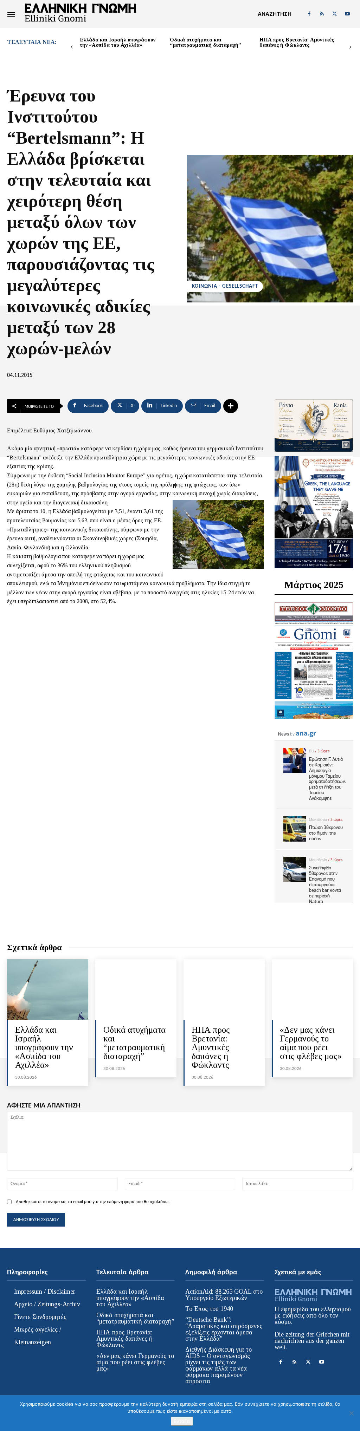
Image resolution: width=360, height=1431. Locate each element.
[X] (334, 14)
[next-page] (350, 47)
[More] (230, 406)
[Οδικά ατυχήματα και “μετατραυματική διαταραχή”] (135, 989)
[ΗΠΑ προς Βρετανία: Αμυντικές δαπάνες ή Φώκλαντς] (224, 989)
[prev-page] (72, 47)
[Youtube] (347, 14)
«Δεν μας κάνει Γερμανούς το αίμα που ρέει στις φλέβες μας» (311, 1043)
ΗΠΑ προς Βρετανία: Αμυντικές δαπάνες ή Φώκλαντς (296, 42)
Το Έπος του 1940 (209, 1308)
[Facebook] (309, 14)
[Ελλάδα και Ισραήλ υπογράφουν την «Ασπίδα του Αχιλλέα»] (47, 989)
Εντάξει (182, 1421)
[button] (274, 14)
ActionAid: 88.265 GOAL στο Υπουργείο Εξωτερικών (224, 1294)
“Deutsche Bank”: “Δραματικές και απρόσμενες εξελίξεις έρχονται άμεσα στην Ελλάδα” (223, 1329)
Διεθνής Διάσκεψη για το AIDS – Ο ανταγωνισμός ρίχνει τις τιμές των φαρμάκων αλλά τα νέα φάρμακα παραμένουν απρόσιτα (218, 1365)
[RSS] (321, 14)
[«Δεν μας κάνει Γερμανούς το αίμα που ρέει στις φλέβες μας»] (312, 989)
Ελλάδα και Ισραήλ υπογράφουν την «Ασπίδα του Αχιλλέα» (117, 42)
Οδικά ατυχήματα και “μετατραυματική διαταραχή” (205, 42)
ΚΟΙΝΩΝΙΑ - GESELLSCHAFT (225, 286)
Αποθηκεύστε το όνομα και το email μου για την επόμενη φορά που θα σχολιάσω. (92, 1202)
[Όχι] (351, 1413)
